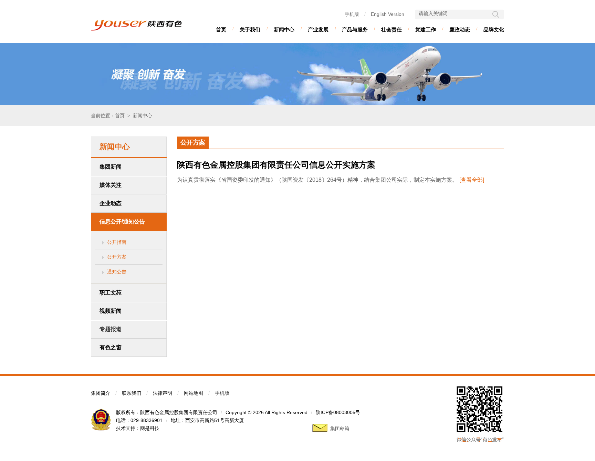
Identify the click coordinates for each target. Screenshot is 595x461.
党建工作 (425, 29)
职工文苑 (111, 292)
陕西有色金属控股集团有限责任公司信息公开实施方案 (276, 164)
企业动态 (111, 203)
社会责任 (391, 29)
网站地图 (193, 393)
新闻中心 (284, 29)
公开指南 (116, 242)
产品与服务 (355, 29)
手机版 (352, 14)
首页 (221, 29)
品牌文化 (493, 29)
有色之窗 (111, 347)
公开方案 (116, 257)
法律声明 (162, 393)
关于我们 (250, 29)
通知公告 (116, 271)
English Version (387, 14)
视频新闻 (111, 311)
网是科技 (149, 428)
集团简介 (100, 393)
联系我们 (131, 393)
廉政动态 (459, 29)
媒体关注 (111, 185)
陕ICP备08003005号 (338, 412)
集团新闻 (111, 167)
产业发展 (318, 29)
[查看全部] (471, 180)
